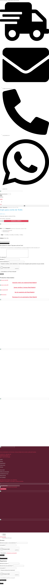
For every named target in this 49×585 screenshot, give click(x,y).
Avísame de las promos (8, 570)
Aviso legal (2, 469)
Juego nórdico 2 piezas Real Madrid (24, 287)
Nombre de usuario (4, 563)
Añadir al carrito (16, 221)
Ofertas (1, 467)
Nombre (2, 259)
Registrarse (3, 580)
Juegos (22, 228)
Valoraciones (6, 231)
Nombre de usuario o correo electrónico (8, 542)
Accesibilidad (2, 477)
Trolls (25, 228)
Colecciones (18, 228)
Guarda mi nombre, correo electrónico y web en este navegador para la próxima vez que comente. (22, 263)
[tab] (26, 230)
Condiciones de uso (4, 473)
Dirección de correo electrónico (6, 565)
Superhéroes (2, 463)
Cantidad (2, 220)
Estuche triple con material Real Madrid (24, 282)
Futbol (1, 459)
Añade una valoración (4, 243)
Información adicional (7, 230)
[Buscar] (1, 195)
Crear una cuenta (3, 558)
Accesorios (5, 207)
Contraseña (2, 545)
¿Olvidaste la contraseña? (11, 553)
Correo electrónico (4, 261)
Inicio (1, 207)
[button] (24, 206)
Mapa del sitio (3, 475)
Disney (1, 461)
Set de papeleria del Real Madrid (24, 292)
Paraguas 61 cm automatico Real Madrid (24, 297)
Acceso (2, 555)
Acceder (1, 196)
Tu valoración (3, 257)
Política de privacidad (4, 471)
